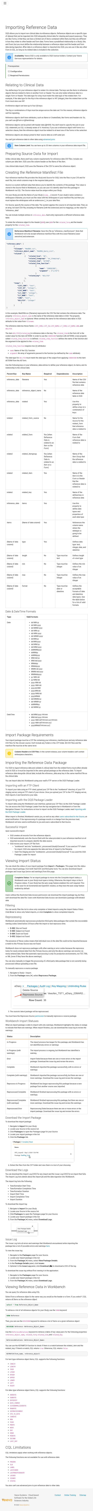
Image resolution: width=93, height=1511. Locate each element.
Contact (58, 1495)
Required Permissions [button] (19, 75)
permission (39, 1016)
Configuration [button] (16, 71)
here (48, 1246)
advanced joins (49, 139)
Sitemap (83, 1495)
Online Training (70, 1495)
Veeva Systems (24, 1505)
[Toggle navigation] (5, 3)
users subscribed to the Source (72, 817)
